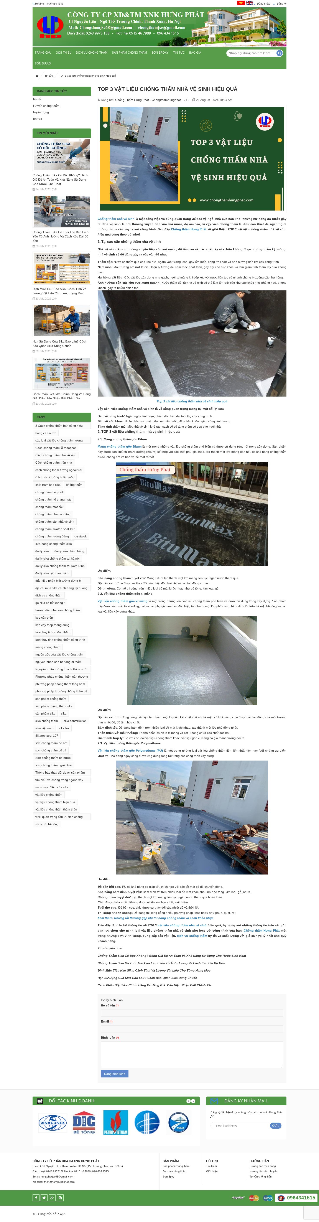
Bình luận (108, 1037)
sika (63, 713)
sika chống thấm (46, 721)
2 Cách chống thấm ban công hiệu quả (59, 426)
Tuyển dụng (41, 112)
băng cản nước (45, 433)
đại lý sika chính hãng (69, 551)
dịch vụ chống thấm (48, 595)
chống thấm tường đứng (52, 536)
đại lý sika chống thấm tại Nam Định (60, 566)
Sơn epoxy (160, 52)
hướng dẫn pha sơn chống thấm (57, 610)
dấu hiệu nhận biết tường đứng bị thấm (58, 581)
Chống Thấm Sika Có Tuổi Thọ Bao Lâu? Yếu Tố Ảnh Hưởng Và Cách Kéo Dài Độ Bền (61, 236)
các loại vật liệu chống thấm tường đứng (59, 441)
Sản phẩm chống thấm (129, 52)
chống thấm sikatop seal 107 (55, 529)
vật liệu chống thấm (48, 794)
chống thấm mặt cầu (49, 507)
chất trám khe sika (48, 484)
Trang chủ (43, 52)
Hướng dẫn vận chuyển (264, 1171)
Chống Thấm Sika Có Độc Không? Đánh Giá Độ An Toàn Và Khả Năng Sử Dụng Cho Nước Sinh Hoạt (60, 179)
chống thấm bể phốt (49, 492)
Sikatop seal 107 (46, 735)
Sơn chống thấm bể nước (53, 757)
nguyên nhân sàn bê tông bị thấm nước (58, 662)
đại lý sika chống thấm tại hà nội (57, 558)
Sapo (61, 1214)
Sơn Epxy (168, 1176)
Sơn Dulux (43, 63)
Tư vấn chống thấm (46, 105)
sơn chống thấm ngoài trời (53, 765)
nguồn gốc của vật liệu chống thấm (59, 654)
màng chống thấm (47, 647)
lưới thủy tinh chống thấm (52, 632)
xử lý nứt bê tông (47, 824)
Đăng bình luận (114, 1073)
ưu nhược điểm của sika (52, 787)
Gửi (275, 1125)
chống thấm (74, 484)
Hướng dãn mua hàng (263, 1166)
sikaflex (64, 728)
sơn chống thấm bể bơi (51, 743)
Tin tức (179, 52)
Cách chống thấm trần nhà (53, 462)
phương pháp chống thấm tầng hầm (60, 684)
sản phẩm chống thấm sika (53, 706)
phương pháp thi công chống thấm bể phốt (61, 692)
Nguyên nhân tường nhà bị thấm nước (61, 669)
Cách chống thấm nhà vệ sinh (55, 455)
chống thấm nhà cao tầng (53, 514)
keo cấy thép (44, 617)
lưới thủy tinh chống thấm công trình (60, 639)
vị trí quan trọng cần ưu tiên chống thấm (59, 817)
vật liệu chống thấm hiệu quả (55, 802)
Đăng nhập (263, 3)
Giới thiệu (63, 52)
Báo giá (195, 52)
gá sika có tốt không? (50, 602)
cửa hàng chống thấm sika (53, 543)
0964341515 (301, 1198)
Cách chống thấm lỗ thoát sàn (56, 448)
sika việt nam (44, 728)
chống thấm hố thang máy (53, 499)
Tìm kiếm (211, 1166)
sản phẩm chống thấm (50, 698)
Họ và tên (108, 1005)
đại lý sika (42, 551)
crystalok (80, 536)
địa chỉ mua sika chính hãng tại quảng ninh (61, 588)
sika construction (75, 721)
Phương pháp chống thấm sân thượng (61, 676)
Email (105, 1021)
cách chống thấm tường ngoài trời (58, 470)
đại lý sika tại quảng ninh (52, 573)
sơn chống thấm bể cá (50, 750)
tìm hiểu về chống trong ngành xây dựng (59, 780)
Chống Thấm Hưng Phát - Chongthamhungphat (148, 100)
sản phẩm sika (45, 713)
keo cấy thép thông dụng (52, 625)
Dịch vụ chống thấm (91, 52)
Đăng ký (281, 3)
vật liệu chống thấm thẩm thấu (56, 809)
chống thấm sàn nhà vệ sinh (54, 521)
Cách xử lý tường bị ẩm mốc (54, 477)
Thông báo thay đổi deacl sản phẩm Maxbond (60, 773)
